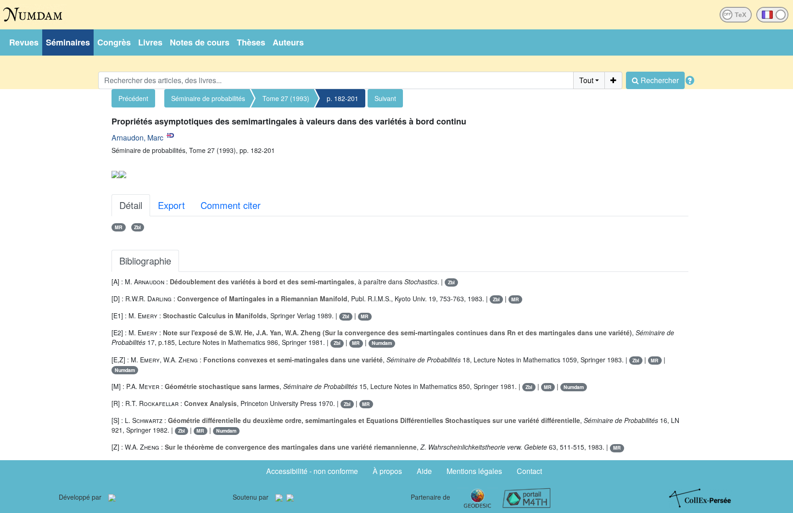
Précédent (133, 98)
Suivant (385, 98)
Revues (24, 42)
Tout (586, 80)
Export (171, 205)
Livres (150, 42)
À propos (387, 471)
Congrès (114, 42)
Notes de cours (199, 42)
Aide (424, 471)
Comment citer (231, 205)
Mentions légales (474, 471)
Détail (130, 205)
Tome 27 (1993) (285, 98)
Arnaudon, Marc (137, 137)
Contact (529, 471)
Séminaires (68, 42)
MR (119, 227)
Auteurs (288, 42)
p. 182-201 (342, 98)
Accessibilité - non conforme (312, 471)
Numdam (382, 342)
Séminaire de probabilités (208, 98)
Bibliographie (145, 260)
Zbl (137, 227)
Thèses (251, 42)
